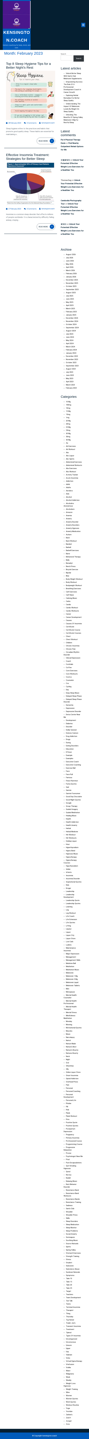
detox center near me (72, 715)
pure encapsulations (74, 1163)
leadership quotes (73, 903)
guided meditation (73, 812)
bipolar (68, 573)
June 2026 (70, 261)
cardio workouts (72, 611)
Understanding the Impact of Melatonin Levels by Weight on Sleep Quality (72, 108)
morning (69, 1025)
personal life (71, 1100)
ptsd (68, 1159)
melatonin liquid (72, 982)
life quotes (70, 923)
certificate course (73, 630)
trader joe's (70, 1323)
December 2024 (72, 318)
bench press (71, 566)
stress (68, 1259)
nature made (71, 1044)
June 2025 (70, 299)
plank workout (71, 1116)
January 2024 (71, 353)
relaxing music (71, 1181)
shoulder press (72, 1215)
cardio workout (72, 608)
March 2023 (70, 385)
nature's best (71, 1047)
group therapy (71, 806)
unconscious (71, 1342)
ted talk (69, 1301)
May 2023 (69, 378)
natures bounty (72, 1053)
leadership (70, 891)
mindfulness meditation (69, 1017)
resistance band (72, 1190)
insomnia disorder (73, 879)
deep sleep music (72, 693)
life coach (70, 916)
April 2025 (69, 305)
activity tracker (72, 475)
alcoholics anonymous (69, 504)
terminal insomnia (73, 1307)
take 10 (69, 1278)
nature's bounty (72, 1050)
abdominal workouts (74, 465)
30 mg (68, 433)
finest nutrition (72, 781)
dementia (69, 705)
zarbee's (69, 1415)
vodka (68, 1367)
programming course (74, 1144)
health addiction (72, 822)
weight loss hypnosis (70, 1384)
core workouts (72, 674)
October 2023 (71, 362)
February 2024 (71, 350)
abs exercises (71, 468)
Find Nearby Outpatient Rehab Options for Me (72, 146)
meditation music (72, 970)
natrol (68, 1040)
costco (69, 677)
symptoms (70, 1275)
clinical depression (73, 658)
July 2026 (69, 258)
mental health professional (70, 1002)
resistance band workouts (71, 1194)
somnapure (70, 1237)
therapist (69, 1310)
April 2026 (69, 267)
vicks (68, 1358)
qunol (68, 1172)
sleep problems (72, 1231)
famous (69, 777)
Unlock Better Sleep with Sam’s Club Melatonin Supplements (73, 76)
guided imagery (72, 809)
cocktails (69, 664)
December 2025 (72, 280)
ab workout (70, 449)
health (68, 819)
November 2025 (72, 283)
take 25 (69, 1288)
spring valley (71, 1250)
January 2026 (71, 277)
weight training (72, 1389)
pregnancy (70, 1135)
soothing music (72, 1240)
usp (67, 1352)
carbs (68, 601)
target (68, 1291)
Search (63, 54)
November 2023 (72, 359)
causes (69, 620)
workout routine (72, 1405)
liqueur (69, 929)
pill (67, 1107)
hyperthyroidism (72, 847)
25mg (68, 430)
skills (68, 1218)
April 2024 (69, 343)
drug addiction (71, 736)
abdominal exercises (74, 462)
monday (69, 1021)
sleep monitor (71, 1228)
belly (67, 560)
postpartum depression (69, 1130)
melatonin (69, 973)
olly (67, 1069)
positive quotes (72, 1126)
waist (68, 1371)
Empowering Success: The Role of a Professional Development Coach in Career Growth (73, 87)
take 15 (69, 1282)
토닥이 (63, 224)
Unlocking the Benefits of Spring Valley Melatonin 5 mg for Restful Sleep (73, 119)
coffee (69, 667)
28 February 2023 (14, 123)
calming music (71, 598)
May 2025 (69, 302)
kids (67, 885)
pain (67, 1085)
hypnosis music (72, 854)
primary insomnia (72, 1138)
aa (67, 443)
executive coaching (73, 765)
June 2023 (70, 375)
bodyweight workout (74, 585)
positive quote (71, 1122)
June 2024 (70, 337)
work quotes (71, 1402)
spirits (68, 1247)
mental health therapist (70, 1008)
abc (67, 453)
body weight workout (74, 579)
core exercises (71, 671)
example (69, 755)
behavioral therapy (73, 557)
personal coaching (73, 1091)
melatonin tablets (73, 985)
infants (69, 872)
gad (67, 787)
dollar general (71, 730)
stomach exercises (73, 1253)
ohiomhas (70, 1066)
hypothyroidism (72, 866)
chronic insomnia (72, 646)
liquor (68, 932)
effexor (69, 752)
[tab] (83, 25)
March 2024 (70, 347)
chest (68, 636)
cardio (68, 604)
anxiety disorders (72, 525)
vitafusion (70, 1364)
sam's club (70, 1209)
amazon (69, 512)
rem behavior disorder (70, 1185)
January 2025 (71, 315)
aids (67, 494)
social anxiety (71, 1234)
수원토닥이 (65, 160)
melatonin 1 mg (72, 976)
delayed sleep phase (74, 696)
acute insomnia (72, 478)
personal (69, 1088)
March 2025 (70, 309)
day (67, 690)
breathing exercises (73, 589)
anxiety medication (73, 531)
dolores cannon (72, 733)
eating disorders (72, 746)
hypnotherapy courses (70, 861)
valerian (69, 1355)
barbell (68, 547)
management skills (73, 960)
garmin (68, 790)
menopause (70, 992)
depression (70, 708)
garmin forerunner (73, 793)
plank (68, 1113)
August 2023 (71, 369)
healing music (71, 816)
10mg (68, 408)
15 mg (68, 411)
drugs (68, 739)
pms (67, 1119)
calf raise (70, 595)
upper (68, 1348)
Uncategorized (71, 1339)
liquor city (70, 935)
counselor (70, 680)
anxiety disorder (72, 522)
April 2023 (69, 382)
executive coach (72, 762)
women (69, 1396)
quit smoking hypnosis (70, 1167)
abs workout (71, 472)
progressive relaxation (69, 1148)
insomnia (69, 875)
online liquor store (73, 1072)
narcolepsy (70, 1037)
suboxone (70, 1266)
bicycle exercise (72, 569)
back (68, 538)
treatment (70, 1329)
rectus (68, 1175)
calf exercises (71, 592)
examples (69, 758)
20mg (68, 424)
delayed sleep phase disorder (73, 700)
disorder (69, 727)
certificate (70, 627)
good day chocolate (74, 797)
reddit (68, 1178)
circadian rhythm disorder (71, 653)
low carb (69, 942)
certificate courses (73, 633)
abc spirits (70, 459)
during (68, 743)
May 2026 (69, 264)
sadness (69, 1205)
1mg (67, 417)
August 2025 (71, 293)
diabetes (69, 724)
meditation (70, 966)
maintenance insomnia (70, 949)
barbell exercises (72, 550)
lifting (68, 926)
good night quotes (73, 800)
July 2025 (69, 296)
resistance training (73, 1202)
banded (69, 544)
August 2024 (71, 331)
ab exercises (71, 446)
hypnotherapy (71, 857)
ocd (67, 1063)
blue (67, 576)
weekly (68, 1380)
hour (68, 844)
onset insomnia (72, 1075)
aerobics (69, 491)
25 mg (68, 427)
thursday (69, 1317)
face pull (69, 774)
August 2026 (71, 254)
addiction (69, 481)
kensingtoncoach (48, 123)
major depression (72, 954)
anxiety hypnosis (72, 528)
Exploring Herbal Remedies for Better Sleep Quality (71, 98)
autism (69, 535)
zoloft (68, 1418)
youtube (69, 1411)
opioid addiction (72, 1079)
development (71, 720)
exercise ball (70, 768)
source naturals (72, 1244)
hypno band (70, 851)
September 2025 (72, 289)
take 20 (69, 1285)
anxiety (69, 519)
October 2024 (71, 324)
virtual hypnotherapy (74, 1361)
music (68, 1034)
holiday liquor (71, 841)
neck (68, 1056)
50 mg (68, 440)
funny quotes (71, 784)
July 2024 (69, 334)
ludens (69, 945)
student (69, 1263)
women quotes (72, 1399)
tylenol (68, 1333)
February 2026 (71, 273)
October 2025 (71, 286)
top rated (70, 1320)
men (67, 989)
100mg (68, 405)
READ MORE (47, 141)
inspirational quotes (73, 882)
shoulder (69, 1212)
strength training (72, 1256)
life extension (71, 919)
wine (68, 1392)
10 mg (68, 402)
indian (68, 869)
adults (68, 487)
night (68, 1059)
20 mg (68, 421)
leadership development (69, 896)
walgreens (70, 1374)
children (69, 643)
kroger (68, 888)
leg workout (71, 913)
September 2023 (72, 366)
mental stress (71, 1012)
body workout (71, 582)
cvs (67, 683)
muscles (69, 1031)
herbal (68, 828)
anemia (69, 515)
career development (74, 617)
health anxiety (71, 825)
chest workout (72, 639)
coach (68, 661)
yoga (68, 1408)
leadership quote (72, 900)
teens (68, 1304)
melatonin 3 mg (72, 979)
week (68, 1377)
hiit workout (71, 835)
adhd (68, 484)
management (71, 957)
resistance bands (73, 1199)
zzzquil (68, 1421)
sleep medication (72, 1224)
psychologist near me (74, 1156)
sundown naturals (73, 1272)
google (68, 803)
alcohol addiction (72, 500)
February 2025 (71, 312)
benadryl (69, 563)
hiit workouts (71, 838)
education (70, 749)
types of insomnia (73, 1336)
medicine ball (71, 963)
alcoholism (70, 509)
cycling (68, 687)
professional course (74, 1141)
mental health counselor (70, 996)
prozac (68, 1153)
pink (67, 1110)
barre (68, 554)
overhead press (72, 1082)
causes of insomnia (74, 624)
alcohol (69, 497)
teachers (69, 1294)
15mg (68, 414)
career (68, 614)
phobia (68, 1103)
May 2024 (69, 340)
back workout (71, 541)
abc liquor (70, 456)
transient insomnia (73, 1326)
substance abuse (72, 1269)
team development (73, 1298)
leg (67, 910)
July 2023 (69, 372)
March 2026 (70, 270)
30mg (68, 437)
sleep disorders (72, 1221)
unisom (69, 1345)
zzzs (68, 1424)
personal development (69, 1095)
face (68, 771)
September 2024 (72, 328)
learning (69, 907)
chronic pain (71, 649)
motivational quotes (74, 1028)
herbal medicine (72, 832)
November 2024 (72, 321)
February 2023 (71, 388)
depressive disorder (73, 711)
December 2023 (72, 356)
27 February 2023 (14, 209)
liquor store (70, 938)
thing (68, 1313)
